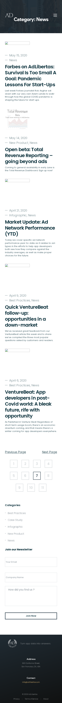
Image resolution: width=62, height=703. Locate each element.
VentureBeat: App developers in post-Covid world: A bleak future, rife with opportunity (28, 404)
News (13, 60)
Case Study (15, 520)
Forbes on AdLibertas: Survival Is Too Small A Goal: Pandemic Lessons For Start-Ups (30, 75)
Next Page (49, 452)
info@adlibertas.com (31, 682)
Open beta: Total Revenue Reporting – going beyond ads (29, 155)
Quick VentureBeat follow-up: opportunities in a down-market (26, 316)
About (45, 699)
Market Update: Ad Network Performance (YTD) (30, 228)
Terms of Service (31, 699)
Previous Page (15, 452)
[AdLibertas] (9, 15)
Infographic (18, 215)
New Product (18, 143)
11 (42, 487)
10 (31, 487)
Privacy (17, 699)
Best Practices (19, 300)
